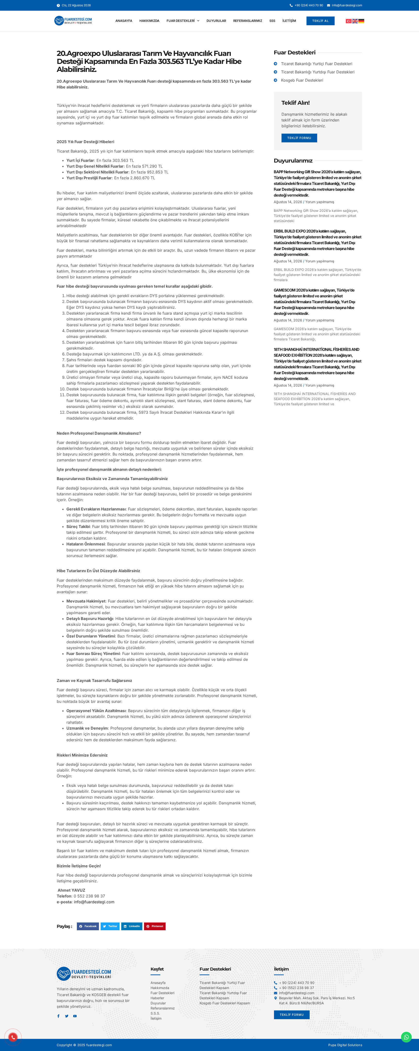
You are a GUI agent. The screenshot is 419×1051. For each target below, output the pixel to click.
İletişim (289, 21)
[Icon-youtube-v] (75, 1016)
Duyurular (216, 21)
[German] (361, 20)
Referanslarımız (247, 21)
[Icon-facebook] (58, 1016)
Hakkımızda (149, 21)
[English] (355, 20)
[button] (88, 926)
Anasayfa (123, 21)
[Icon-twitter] (66, 1016)
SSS (272, 21)
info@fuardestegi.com (94, 901)
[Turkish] (349, 20)
